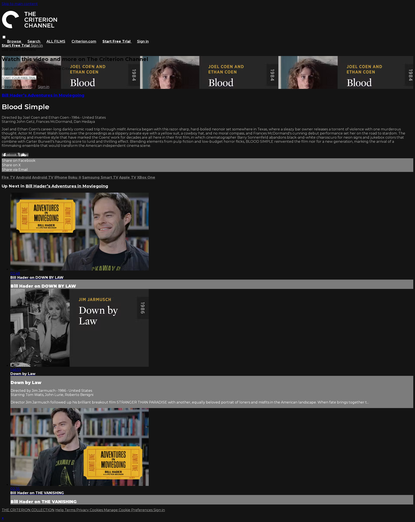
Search (34, 41)
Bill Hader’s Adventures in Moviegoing (43, 95)
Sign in (143, 41)
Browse (14, 41)
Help (60, 510)
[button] (4, 37)
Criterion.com (84, 41)
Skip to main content (20, 4)
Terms (70, 510)
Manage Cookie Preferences (128, 510)
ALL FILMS (55, 41)
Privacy (83, 510)
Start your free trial (19, 77)
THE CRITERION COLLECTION (28, 510)
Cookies (97, 510)
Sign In (37, 45)
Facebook (9, 154)
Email (24, 154)
